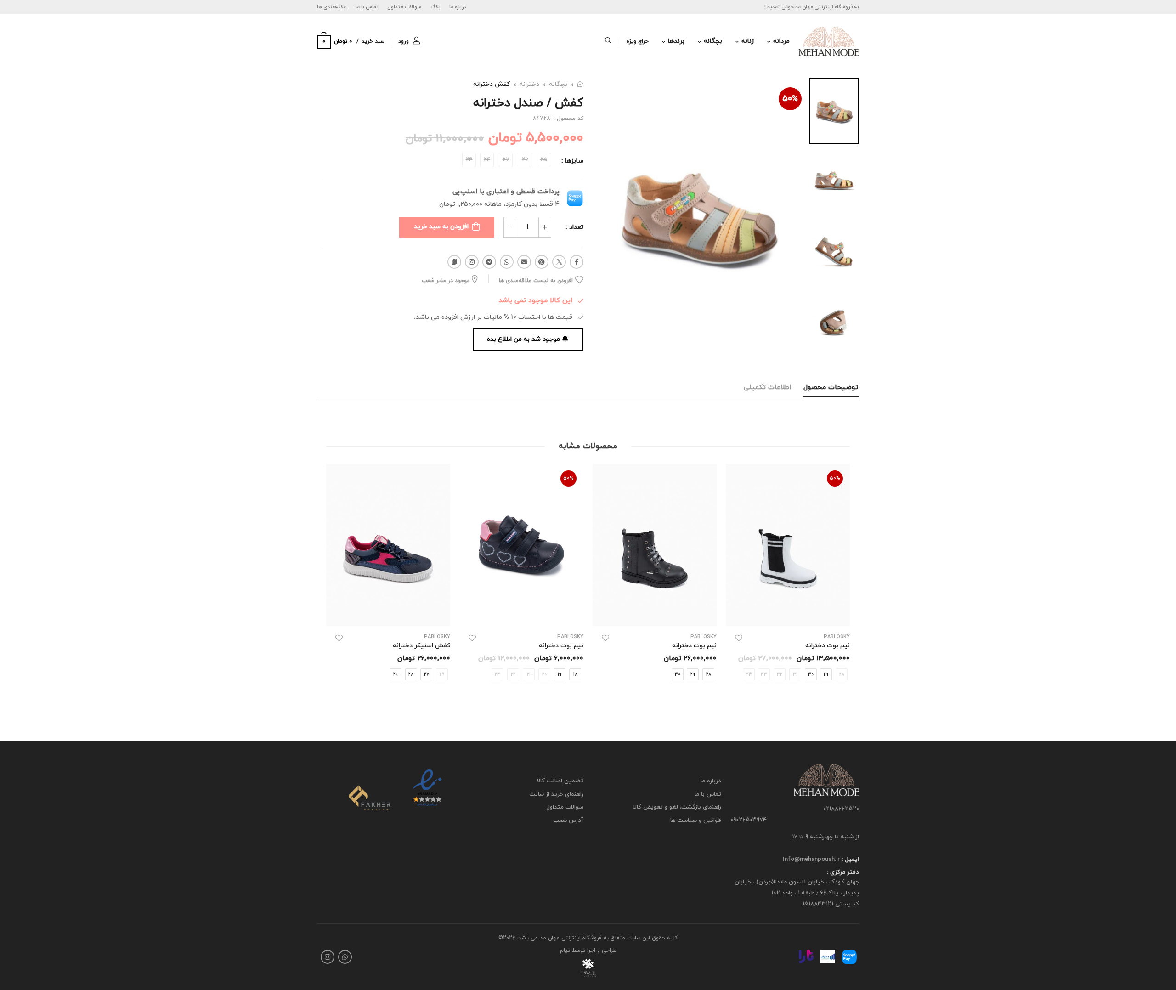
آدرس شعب (568, 820)
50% (790, 99)
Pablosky (703, 636)
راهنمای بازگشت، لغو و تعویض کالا (677, 807)
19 (559, 674)
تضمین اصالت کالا (560, 781)
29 (826, 674)
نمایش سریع (788, 615)
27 (426, 674)
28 (708, 674)
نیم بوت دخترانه (827, 645)
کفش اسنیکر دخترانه (421, 645)
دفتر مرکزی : (843, 872)
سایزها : (572, 161)
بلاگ (435, 7)
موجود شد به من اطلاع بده (523, 339)
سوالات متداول (404, 7)
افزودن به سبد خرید (441, 226)
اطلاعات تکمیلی (767, 387)
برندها (676, 41)
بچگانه (713, 41)
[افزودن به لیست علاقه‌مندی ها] (738, 638)
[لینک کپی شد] (454, 262)
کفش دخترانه (491, 84)
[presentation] (843, 582)
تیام (565, 950)
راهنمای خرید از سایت (556, 794)
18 (575, 674)
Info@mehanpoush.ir (811, 859)
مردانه (781, 41)
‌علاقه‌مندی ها (331, 7)
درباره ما (457, 7)
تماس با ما (367, 7)
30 (811, 674)
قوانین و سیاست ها (695, 820)
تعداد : (574, 227)
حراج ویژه (638, 41)
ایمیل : (849, 859)
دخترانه (529, 84)
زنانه (747, 41)
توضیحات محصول (830, 387)
